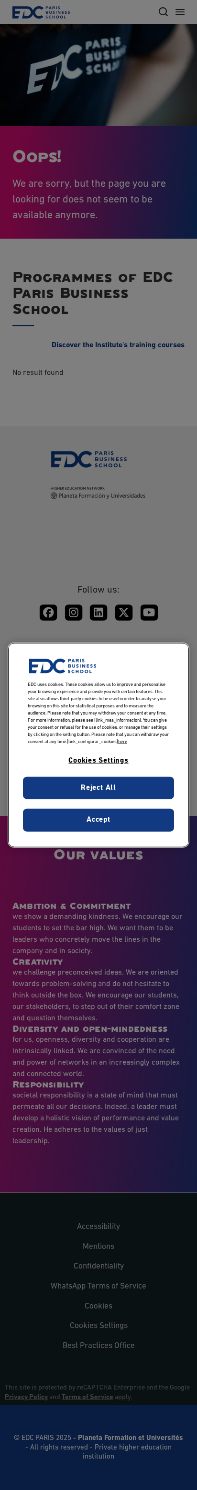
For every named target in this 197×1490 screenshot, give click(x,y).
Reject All (98, 787)
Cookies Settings (98, 761)
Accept (98, 820)
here (122, 742)
